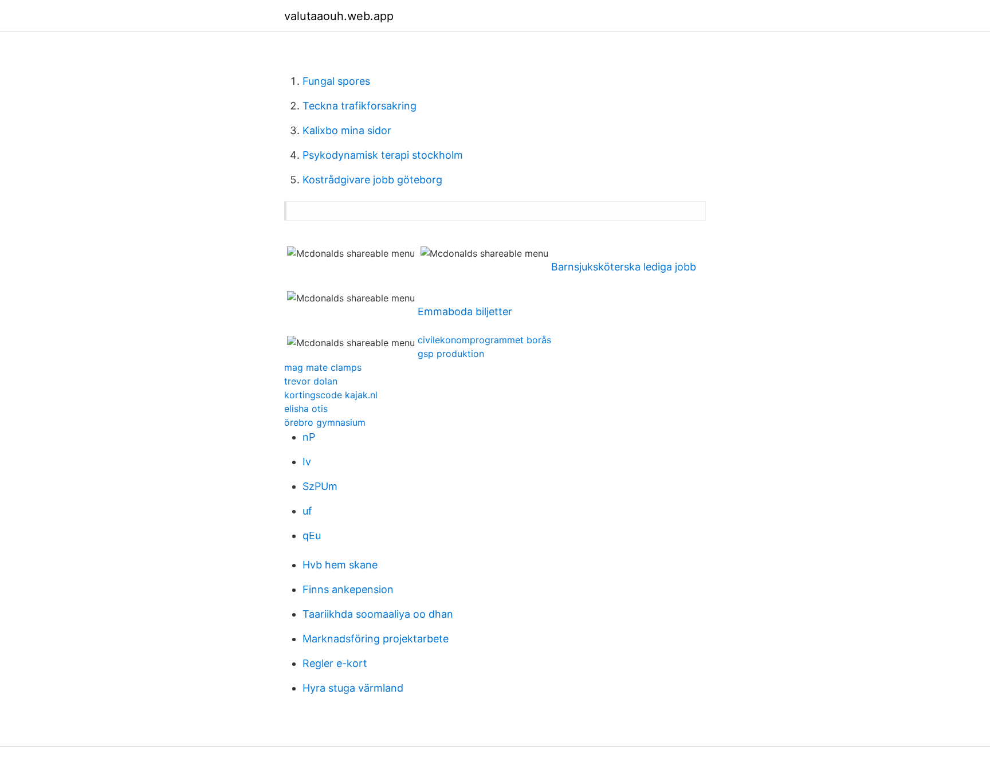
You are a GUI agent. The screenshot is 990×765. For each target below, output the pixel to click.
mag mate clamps (323, 367)
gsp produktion (451, 353)
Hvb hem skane (340, 565)
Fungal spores (336, 81)
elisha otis (306, 408)
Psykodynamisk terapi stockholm (382, 155)
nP (308, 437)
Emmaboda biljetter (465, 311)
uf (307, 511)
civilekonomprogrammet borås (484, 340)
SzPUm (319, 486)
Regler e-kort (334, 663)
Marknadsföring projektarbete (375, 639)
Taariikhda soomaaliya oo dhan (377, 614)
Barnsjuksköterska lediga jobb (623, 267)
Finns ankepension (348, 589)
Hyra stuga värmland (352, 688)
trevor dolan (310, 381)
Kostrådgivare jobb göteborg (372, 180)
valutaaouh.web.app (339, 16)
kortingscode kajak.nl (331, 395)
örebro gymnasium (325, 422)
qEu (311, 535)
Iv (306, 462)
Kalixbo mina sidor (346, 130)
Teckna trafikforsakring (359, 106)
